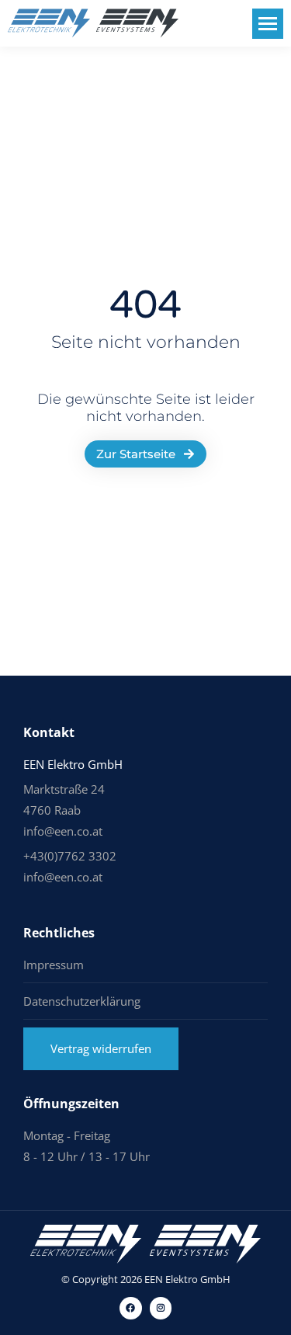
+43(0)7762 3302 (69, 856)
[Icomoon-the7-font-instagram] (161, 1308)
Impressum (53, 964)
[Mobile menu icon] (267, 24)
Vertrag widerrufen (100, 1048)
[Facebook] (131, 1308)
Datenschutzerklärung (81, 1001)
